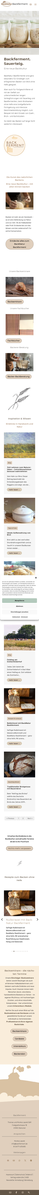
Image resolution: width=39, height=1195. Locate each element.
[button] (36, 578)
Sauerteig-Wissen (13, 782)
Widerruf (29, 1175)
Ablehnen (19, 606)
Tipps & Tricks (12, 528)
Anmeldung (19, 1180)
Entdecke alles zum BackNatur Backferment (19, 244)
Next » (30, 818)
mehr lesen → (14, 490)
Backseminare (15, 302)
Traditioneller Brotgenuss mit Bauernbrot (18, 788)
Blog (9, 463)
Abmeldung (28, 1180)
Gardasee (19, 1039)
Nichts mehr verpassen (19, 848)
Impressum (24, 617)
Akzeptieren (19, 601)
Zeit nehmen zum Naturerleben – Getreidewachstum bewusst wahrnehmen (19, 469)
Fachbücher (14, 341)
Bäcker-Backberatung (19, 376)
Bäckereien (19, 1054)
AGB (27, 1177)
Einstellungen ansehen (19, 612)
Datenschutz (16, 617)
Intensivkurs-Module (22, 1006)
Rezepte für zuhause (14, 718)
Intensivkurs (20, 1046)
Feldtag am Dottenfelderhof (14, 661)
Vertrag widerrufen (17, 1177)
